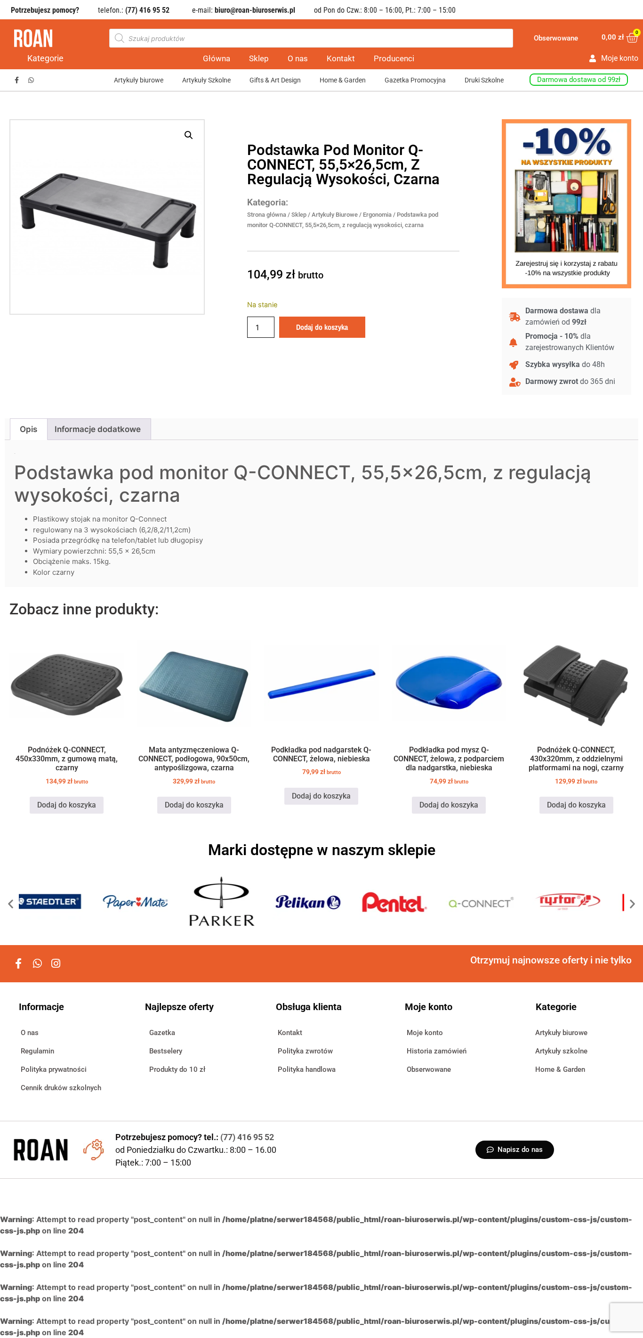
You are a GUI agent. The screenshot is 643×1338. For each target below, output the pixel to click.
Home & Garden (343, 80)
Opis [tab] (28, 429)
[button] (188, 135)
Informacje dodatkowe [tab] (98, 429)
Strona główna (266, 214)
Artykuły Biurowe (335, 214)
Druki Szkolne (484, 80)
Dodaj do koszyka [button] (66, 804)
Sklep (259, 58)
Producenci (394, 58)
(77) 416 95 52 (247, 1137)
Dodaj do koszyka (322, 327)
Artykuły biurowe (138, 80)
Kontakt (341, 58)
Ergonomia (377, 214)
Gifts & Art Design (275, 80)
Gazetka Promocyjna (415, 80)
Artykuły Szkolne (206, 80)
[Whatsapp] (31, 80)
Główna (216, 58)
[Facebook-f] (16, 80)
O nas (298, 58)
